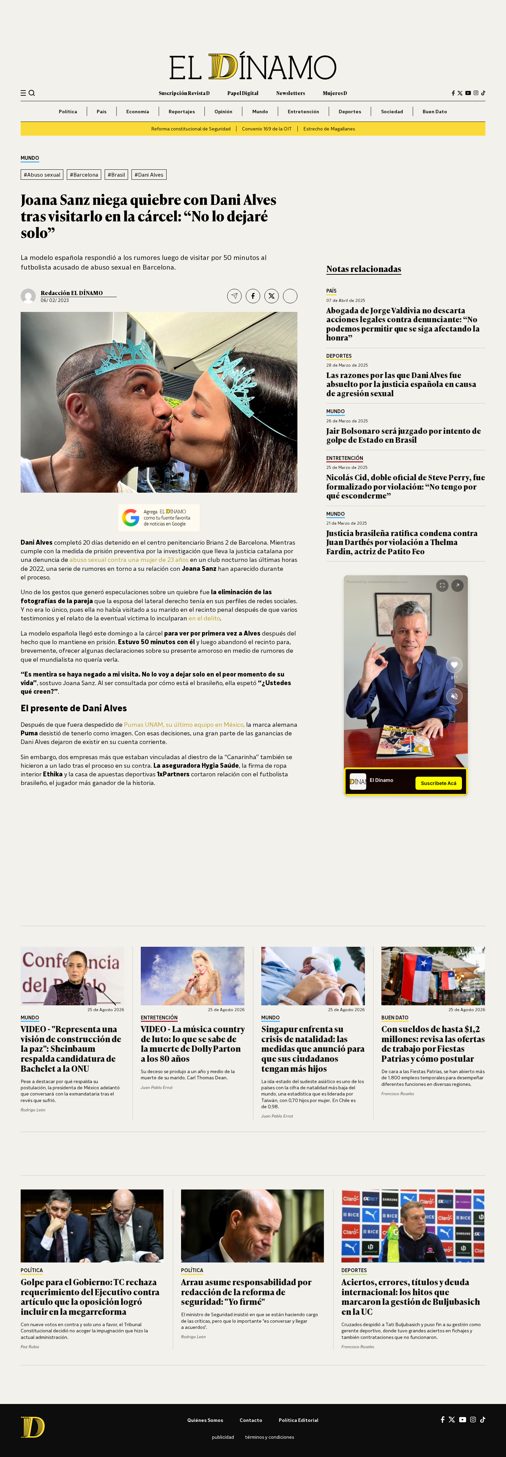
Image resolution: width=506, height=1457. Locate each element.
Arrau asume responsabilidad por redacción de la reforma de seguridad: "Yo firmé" (246, 1292)
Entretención (303, 111)
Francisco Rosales (397, 1093)
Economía (137, 111)
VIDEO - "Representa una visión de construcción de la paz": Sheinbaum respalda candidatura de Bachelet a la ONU (71, 1048)
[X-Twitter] (460, 93)
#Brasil (116, 174)
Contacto (251, 1420)
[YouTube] (468, 93)
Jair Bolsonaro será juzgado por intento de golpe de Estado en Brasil (403, 435)
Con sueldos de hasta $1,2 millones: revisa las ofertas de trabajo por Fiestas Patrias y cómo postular (433, 1043)
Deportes (350, 111)
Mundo (260, 111)
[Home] (253, 65)
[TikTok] (483, 93)
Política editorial (298, 1420)
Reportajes (182, 111)
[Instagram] (476, 93)
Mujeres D (335, 92)
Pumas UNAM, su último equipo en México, (184, 724)
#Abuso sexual (42, 174)
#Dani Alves (149, 174)
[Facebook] (453, 93)
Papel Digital (243, 92)
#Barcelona (84, 174)
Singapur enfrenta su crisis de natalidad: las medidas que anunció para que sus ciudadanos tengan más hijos (313, 1048)
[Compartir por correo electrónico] (234, 296)
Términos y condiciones (269, 1437)
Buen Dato (435, 111)
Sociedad (392, 111)
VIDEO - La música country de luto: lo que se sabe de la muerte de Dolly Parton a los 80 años (192, 1043)
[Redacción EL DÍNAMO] (28, 296)
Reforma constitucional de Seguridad (191, 129)
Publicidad (223, 1437)
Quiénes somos (205, 1420)
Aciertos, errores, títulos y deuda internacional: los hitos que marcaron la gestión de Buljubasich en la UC (410, 1296)
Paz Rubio (30, 1346)
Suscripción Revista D (184, 92)
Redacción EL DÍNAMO (72, 293)
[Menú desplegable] (23, 93)
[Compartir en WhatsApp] (290, 296)
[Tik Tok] (482, 1420)
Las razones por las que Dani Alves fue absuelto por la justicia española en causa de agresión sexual (401, 384)
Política (68, 111)
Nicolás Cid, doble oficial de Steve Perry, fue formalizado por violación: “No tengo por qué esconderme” (405, 486)
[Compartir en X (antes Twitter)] (271, 296)
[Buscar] (32, 92)
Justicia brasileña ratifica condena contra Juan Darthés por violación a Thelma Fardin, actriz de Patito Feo (402, 542)
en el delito (204, 618)
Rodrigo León (33, 1109)
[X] (452, 1419)
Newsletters (290, 92)
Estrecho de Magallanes (329, 129)
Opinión (223, 111)
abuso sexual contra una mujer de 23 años (129, 559)
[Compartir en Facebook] (253, 296)
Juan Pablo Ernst (156, 1087)
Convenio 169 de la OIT (267, 129)
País (101, 111)
